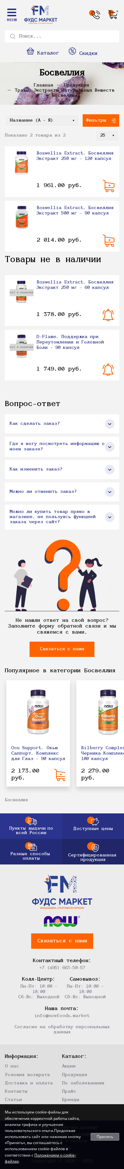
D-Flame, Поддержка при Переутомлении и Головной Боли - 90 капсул (70, 342)
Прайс (69, 1091)
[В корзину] (108, 186)
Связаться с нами (62, 649)
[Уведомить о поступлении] (108, 315)
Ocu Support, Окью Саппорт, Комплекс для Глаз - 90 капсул (38, 753)
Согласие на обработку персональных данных (62, 1030)
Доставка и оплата (29, 1083)
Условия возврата (27, 1075)
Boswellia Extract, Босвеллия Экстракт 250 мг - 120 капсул (75, 156)
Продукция (74, 1075)
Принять (105, 1136)
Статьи (13, 1099)
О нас (12, 1066)
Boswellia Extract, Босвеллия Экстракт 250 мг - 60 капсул (75, 285)
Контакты (16, 1091)
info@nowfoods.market (62, 1016)
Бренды (70, 1099)
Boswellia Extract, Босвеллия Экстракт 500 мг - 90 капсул (75, 211)
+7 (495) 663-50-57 (62, 968)
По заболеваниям (83, 1083)
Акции (69, 1066)
